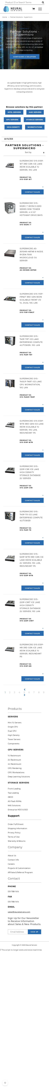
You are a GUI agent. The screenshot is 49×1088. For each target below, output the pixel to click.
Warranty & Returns (16, 841)
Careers (11, 864)
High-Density (13, 127)
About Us (12, 856)
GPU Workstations (16, 772)
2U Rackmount (14, 760)
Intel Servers (14, 112)
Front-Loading (14, 789)
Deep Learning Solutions (19, 777)
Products (15, 708)
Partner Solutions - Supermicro (21, 17)
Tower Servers (14, 739)
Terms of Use (13, 837)
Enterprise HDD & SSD (18, 810)
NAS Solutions (14, 805)
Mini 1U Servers (14, 723)
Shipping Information (17, 828)
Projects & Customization (19, 868)
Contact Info (13, 860)
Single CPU (13, 727)
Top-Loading (13, 793)
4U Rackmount (14, 764)
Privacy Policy (14, 833)
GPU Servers (12, 120)
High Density (14, 735)
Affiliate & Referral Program (20, 872)
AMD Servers (35, 112)
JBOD (10, 797)
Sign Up (34, 932)
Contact (14, 878)
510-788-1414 (13, 891)
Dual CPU (12, 731)
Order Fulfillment (16, 824)
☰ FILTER (8, 139)
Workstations (34, 127)
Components (13, 744)
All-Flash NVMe (14, 801)
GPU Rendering (15, 768)
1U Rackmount (14, 756)
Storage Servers (34, 120)
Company (15, 847)
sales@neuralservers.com (19, 912)
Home (4, 17)
